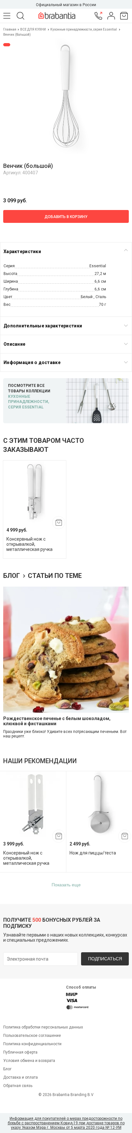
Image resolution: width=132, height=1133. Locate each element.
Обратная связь (17, 1085)
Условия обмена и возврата (29, 1060)
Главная (10, 29)
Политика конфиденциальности (32, 1044)
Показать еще (66, 884)
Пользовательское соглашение (32, 1035)
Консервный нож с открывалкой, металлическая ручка (29, 544)
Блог (12, 576)
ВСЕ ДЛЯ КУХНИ (33, 29)
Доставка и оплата (20, 1077)
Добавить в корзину (66, 217)
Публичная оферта (20, 1052)
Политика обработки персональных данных (43, 1027)
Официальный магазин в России (66, 5)
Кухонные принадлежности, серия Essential (83, 29)
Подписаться (105, 958)
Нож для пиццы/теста (93, 852)
